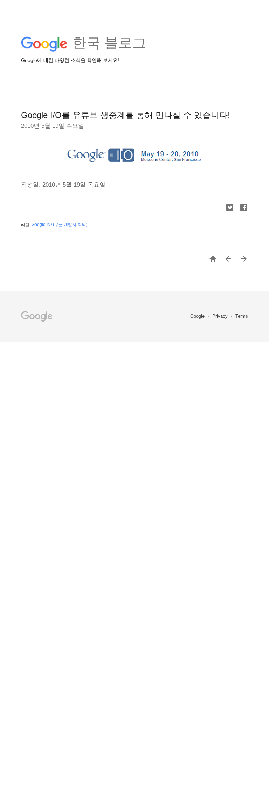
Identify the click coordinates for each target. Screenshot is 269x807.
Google (198, 316)
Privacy (220, 316)
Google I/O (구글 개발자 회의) (59, 224)
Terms (241, 316)
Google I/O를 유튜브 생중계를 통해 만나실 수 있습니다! (125, 115)
